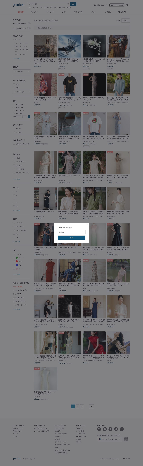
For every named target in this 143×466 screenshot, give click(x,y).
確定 (71, 237)
